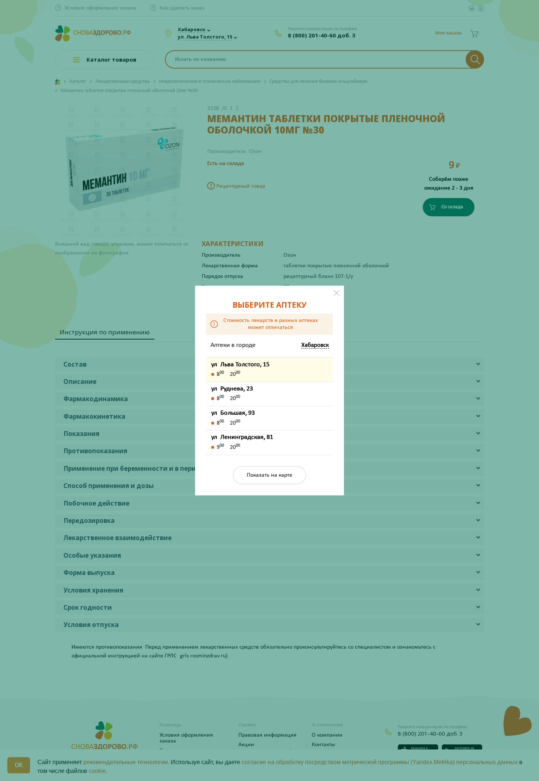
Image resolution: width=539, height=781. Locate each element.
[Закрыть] (336, 293)
